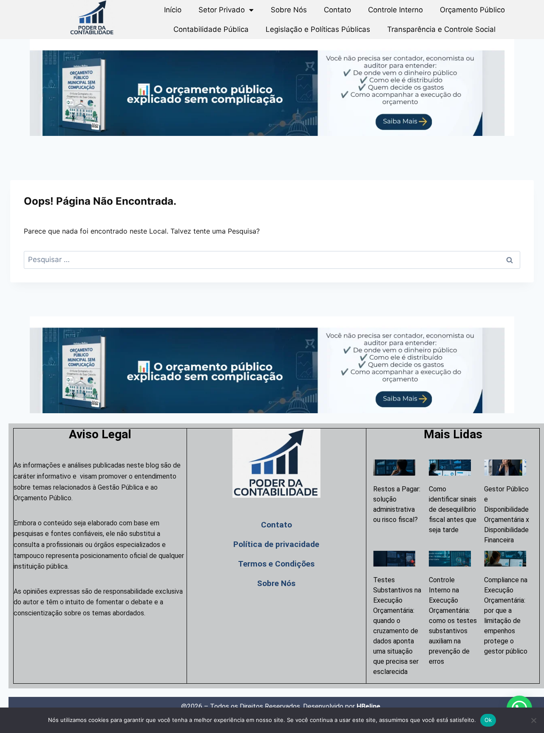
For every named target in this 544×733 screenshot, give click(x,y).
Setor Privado (221, 10)
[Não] (533, 720)
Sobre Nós (289, 10)
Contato (337, 10)
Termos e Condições (276, 564)
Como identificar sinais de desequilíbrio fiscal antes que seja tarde (452, 509)
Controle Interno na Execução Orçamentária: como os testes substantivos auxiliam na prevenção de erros (453, 620)
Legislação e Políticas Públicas (318, 29)
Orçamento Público (472, 10)
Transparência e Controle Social (441, 29)
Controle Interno (395, 10)
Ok (488, 719)
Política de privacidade (276, 544)
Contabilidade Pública (211, 29)
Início (172, 10)
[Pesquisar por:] (272, 259)
